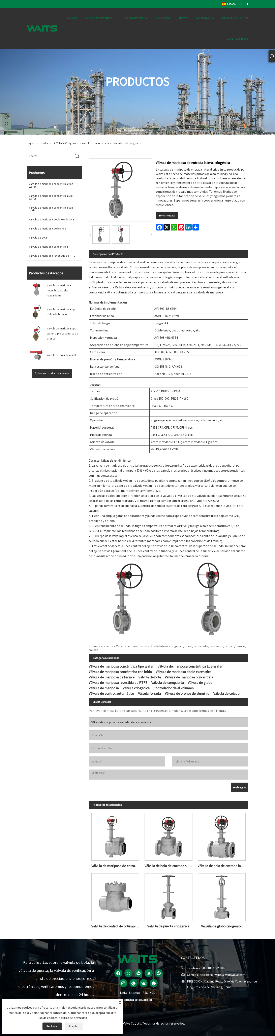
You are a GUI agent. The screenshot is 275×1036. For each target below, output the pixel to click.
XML (152, 993)
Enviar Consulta (167, 215)
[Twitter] (128, 973)
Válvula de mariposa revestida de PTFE (52, 255)
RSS (145, 993)
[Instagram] (123, 983)
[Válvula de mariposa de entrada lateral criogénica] (101, 234)
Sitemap (135, 993)
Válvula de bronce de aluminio (187, 693)
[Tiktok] (154, 983)
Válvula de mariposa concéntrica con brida (51, 209)
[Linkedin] (138, 973)
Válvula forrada (149, 693)
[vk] (144, 983)
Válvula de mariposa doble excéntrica (51, 219)
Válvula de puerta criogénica (168, 926)
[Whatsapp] (133, 983)
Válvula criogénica (67, 143)
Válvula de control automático (111, 693)
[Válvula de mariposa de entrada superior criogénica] (115, 835)
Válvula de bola (38, 237)
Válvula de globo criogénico (221, 926)
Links (123, 993)
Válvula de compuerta (167, 682)
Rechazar (52, 1026)
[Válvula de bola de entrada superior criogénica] (168, 835)
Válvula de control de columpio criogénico (116, 926)
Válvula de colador (227, 693)
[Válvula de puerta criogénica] (168, 896)
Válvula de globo (200, 682)
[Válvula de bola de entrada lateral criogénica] (221, 835)
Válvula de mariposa (104, 688)
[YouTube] (149, 973)
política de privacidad (137, 1000)
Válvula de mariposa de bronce (47, 228)
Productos (46, 143)
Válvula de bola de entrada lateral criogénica (223, 865)
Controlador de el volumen (174, 688)
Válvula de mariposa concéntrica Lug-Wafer (51, 197)
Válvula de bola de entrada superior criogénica (170, 865)
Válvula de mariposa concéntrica (48, 246)
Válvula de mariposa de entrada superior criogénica (116, 865)
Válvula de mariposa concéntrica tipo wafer (51, 185)
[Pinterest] (159, 973)
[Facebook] (118, 973)
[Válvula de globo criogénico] (221, 896)
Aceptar (74, 1026)
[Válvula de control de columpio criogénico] (115, 896)
